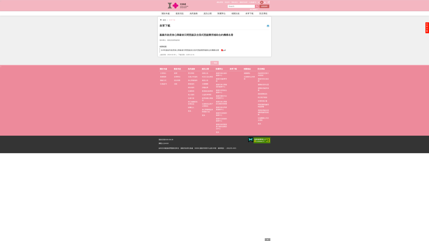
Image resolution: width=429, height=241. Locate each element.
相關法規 (235, 13)
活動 (175, 84)
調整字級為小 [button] (258, 2)
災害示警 (427, 27)
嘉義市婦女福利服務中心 (221, 74)
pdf (224, 50)
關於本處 (166, 13)
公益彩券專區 (206, 95)
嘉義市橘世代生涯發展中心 (221, 97)
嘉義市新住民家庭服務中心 (221, 108)
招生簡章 (177, 80)
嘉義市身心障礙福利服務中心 (221, 86)
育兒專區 (191, 73)
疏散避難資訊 (262, 94)
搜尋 (257, 6)
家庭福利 (191, 84)
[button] (250, 139)
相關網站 (247, 73)
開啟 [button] (215, 63)
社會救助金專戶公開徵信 (207, 105)
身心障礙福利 (192, 80)
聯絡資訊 (234, 2)
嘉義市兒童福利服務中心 (221, 120)
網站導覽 (220, 2)
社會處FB (252, 2)
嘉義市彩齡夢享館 (221, 80)
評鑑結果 (205, 87)
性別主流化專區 (207, 77)
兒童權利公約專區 (249, 78)
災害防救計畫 (262, 101)
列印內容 (268, 25)
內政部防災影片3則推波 (263, 74)
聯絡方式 (163, 80)
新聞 (175, 73)
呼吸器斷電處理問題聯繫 (263, 106)
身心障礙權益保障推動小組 (207, 111)
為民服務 (194, 13)
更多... (190, 111)
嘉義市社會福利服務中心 (221, 114)
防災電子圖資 (262, 97)
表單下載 (249, 13)
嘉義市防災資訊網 (263, 80)
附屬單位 (222, 13)
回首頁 (227, 2)
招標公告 (205, 73)
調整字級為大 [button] (264, 2)
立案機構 (205, 84)
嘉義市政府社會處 (178, 5)
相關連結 (247, 69)
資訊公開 (208, 13)
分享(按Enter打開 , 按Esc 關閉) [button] (268, 2)
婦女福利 (191, 87)
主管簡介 (163, 73)
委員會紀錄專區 (207, 91)
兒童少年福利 (192, 77)
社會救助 (191, 91)
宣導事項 (177, 77)
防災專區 (263, 13)
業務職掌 (163, 77)
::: (0, 1)
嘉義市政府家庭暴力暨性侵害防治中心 (221, 127)
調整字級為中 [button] (261, 2)
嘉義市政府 (243, 2)
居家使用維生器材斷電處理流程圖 (263, 112)
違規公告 (205, 80)
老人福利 (191, 95)
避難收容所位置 (263, 84)
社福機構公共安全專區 (263, 119)
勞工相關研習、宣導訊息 (193, 103)
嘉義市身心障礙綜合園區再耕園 (221, 103)
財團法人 (191, 107)
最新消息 (180, 13)
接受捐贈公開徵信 (207, 99)
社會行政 (191, 98)
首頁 (164, 20)
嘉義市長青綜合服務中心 (221, 91)
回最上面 (267, 239)
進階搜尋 (264, 6)
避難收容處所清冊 (263, 89)
